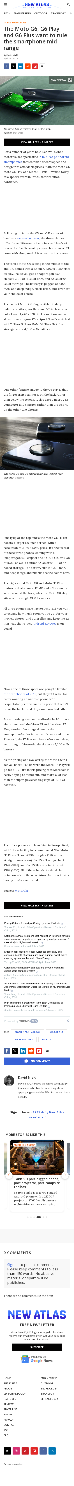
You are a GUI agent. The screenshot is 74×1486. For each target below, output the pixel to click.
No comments (40, 1061)
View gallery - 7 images (37, 142)
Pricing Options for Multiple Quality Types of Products (32, 923)
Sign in (13, 1264)
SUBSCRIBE (10, 1383)
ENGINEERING (22, 13)
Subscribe (37, 1347)
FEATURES (10, 1399)
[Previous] (9, 1175)
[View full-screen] (70, 80)
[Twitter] (13, 66)
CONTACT (10, 1424)
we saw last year (28, 238)
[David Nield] (9, 1080)
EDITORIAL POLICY (15, 1393)
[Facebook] (6, 66)
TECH (7, 13)
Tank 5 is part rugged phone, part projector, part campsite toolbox (37, 1183)
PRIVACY (9, 1419)
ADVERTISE (10, 1409)
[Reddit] (28, 66)
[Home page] (37, 6)
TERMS (8, 1414)
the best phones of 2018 (20, 694)
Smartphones (24, 1039)
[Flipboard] (35, 66)
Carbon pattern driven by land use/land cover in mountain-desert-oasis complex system (34, 969)
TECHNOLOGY (49, 1388)
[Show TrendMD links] (68, 1020)
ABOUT (8, 1388)
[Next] (65, 1175)
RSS (6, 1430)
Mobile (46, 1039)
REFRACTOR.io (49, 1399)
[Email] (42, 66)
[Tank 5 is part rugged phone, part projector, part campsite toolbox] (37, 1157)
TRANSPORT (58, 13)
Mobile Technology (15, 23)
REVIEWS (9, 1404)
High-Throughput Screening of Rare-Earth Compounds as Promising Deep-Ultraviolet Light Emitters (33, 1004)
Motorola (21, 890)
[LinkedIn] (20, 66)
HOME (7, 1378)
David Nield (27, 1077)
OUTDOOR (40, 13)
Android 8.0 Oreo (45, 623)
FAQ (6, 1435)
